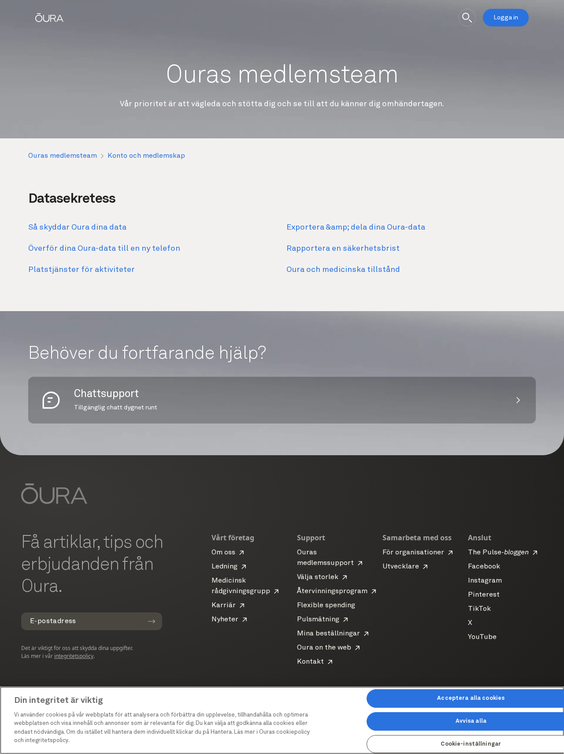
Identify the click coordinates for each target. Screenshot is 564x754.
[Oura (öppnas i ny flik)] (49, 17)
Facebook (484, 566)
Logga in (506, 18)
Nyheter (225, 619)
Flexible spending (326, 605)
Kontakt (310, 661)
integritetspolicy (73, 656)
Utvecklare (400, 566)
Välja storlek (317, 577)
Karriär (224, 605)
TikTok (479, 609)
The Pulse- (498, 552)
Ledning (224, 566)
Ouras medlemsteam (62, 156)
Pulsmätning (318, 619)
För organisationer (413, 552)
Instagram (485, 580)
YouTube (482, 637)
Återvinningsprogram (332, 591)
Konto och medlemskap (146, 156)
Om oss (223, 552)
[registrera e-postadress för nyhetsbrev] (152, 621)
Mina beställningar (328, 633)
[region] (282, 720)
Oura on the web (324, 647)
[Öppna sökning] (467, 17)
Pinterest (484, 594)
